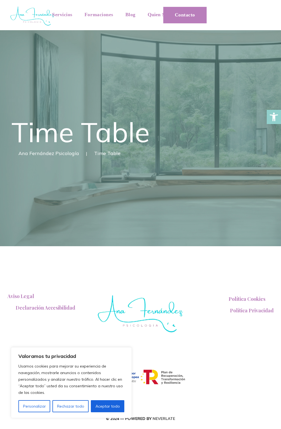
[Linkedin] (259, 10)
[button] (274, 117)
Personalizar (34, 406)
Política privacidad (252, 310)
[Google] (247, 10)
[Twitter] (235, 10)
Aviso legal (20, 296)
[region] (71, 382)
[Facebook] (224, 10)
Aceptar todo (107, 406)
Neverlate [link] (164, 418)
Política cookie (247, 299)
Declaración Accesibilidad (45, 307)
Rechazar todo (70, 406)
